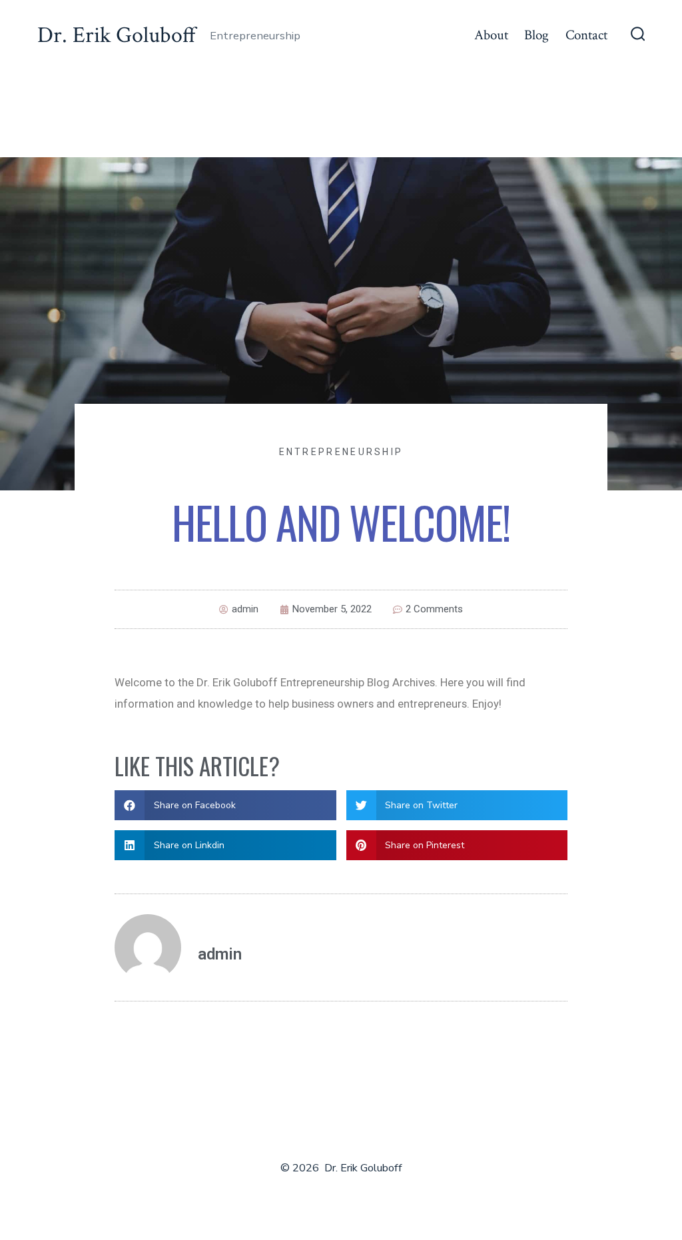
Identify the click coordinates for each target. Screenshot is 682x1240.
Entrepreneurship (341, 451)
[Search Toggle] (638, 35)
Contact (586, 35)
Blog (536, 35)
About (491, 35)
